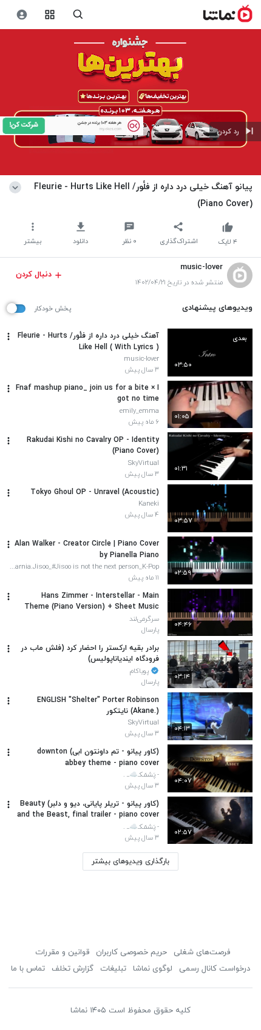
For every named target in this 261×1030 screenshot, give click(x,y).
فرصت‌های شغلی (202, 952)
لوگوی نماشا (152, 968)
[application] (130, 102)
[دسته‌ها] (50, 15)
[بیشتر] (8, 336)
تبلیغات (113, 968)
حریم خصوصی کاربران (131, 952)
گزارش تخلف (72, 968)
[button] (235, 131)
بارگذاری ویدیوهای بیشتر (130, 861)
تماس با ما (28, 968)
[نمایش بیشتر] (17, 187)
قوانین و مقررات (62, 952)
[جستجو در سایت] (78, 15)
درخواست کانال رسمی (214, 968)
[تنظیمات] (21, 15)
